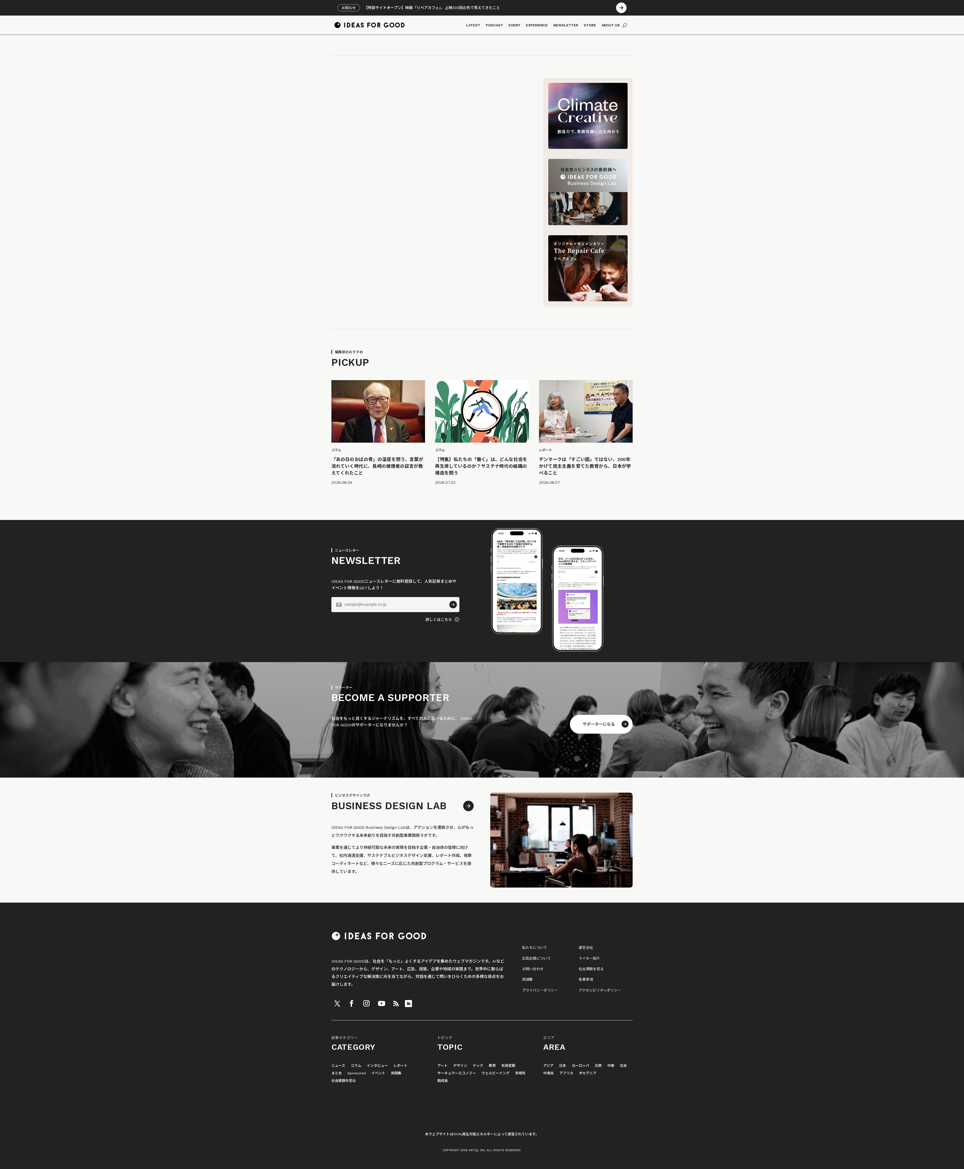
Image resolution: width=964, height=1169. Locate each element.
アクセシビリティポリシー (600, 990)
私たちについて (534, 948)
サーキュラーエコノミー (456, 1073)
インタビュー (377, 1066)
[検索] (625, 25)
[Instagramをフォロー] (366, 1003)
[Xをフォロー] (337, 1003)
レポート (400, 1066)
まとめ (336, 1073)
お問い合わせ (533, 969)
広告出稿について (536, 958)
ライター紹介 (589, 958)
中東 (610, 1066)
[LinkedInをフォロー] (408, 1003)
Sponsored (356, 1073)
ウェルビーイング (495, 1073)
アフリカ (566, 1073)
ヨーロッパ (580, 1066)
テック (478, 1066)
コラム (356, 1066)
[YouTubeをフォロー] (382, 1004)
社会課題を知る (591, 969)
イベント (378, 1073)
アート (442, 1066)
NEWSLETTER (565, 25)
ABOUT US (610, 25)
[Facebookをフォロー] (351, 1003)
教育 (492, 1066)
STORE (590, 25)
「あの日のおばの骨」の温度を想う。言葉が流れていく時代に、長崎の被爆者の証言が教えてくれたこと (377, 466)
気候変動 (508, 1066)
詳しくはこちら (439, 619)
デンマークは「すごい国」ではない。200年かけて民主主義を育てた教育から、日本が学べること (585, 466)
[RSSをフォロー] (396, 1003)
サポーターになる (599, 724)
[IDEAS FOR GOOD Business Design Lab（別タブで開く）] (588, 223)
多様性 (520, 1073)
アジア (548, 1066)
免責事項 (586, 979)
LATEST (473, 25)
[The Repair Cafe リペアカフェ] (588, 300)
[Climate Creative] (588, 147)
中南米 (548, 1073)
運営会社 (586, 948)
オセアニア (587, 1073)
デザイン (460, 1066)
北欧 (598, 1066)
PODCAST (494, 25)
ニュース (338, 1066)
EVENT (514, 25)
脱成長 (442, 1081)
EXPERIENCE (537, 25)
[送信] (453, 604)
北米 (623, 1066)
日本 (562, 1066)
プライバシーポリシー (540, 990)
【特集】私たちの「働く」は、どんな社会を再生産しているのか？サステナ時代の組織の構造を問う (481, 466)
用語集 (527, 979)
